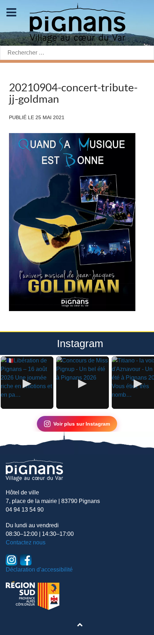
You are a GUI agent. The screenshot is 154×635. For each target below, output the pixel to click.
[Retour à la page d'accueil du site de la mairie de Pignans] (77, 22)
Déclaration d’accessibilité (39, 570)
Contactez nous (25, 542)
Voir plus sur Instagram (81, 424)
